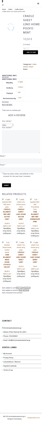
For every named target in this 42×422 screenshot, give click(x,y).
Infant (10, 9)
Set (19, 92)
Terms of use (8, 370)
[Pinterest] (35, 69)
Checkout (27, 288)
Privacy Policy (8, 358)
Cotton (20, 87)
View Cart (19, 288)
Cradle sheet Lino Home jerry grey (35, 257)
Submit (6, 185)
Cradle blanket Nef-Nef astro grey (7, 214)
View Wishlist (24, 290)
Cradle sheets (19, 9)
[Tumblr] (38, 69)
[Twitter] (32, 69)
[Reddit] (27, 71)
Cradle (20, 82)
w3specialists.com (33, 418)
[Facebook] (29, 69)
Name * (3, 156)
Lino (19, 98)
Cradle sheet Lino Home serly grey (21, 257)
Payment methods (10, 366)
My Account (7, 353)
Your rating (7, 121)
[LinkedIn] (24, 71)
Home (4, 9)
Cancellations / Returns (12, 362)
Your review (7, 127)
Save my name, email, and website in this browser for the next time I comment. (18, 175)
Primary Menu (38, 3)
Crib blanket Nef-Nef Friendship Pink (35, 217)
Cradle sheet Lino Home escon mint (21, 214)
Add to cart (7, 226)
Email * (2, 165)
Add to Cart (31, 52)
